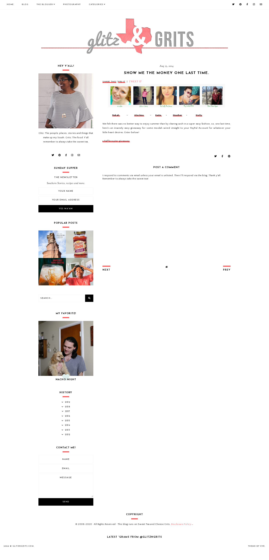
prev (227, 270)
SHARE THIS (109, 81)
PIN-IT (121, 81)
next (106, 270)
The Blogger (45, 4)
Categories (96, 4)
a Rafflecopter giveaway (116, 141)
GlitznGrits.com (23, 546)
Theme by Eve (256, 546)
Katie (158, 115)
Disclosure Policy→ (182, 524)
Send (66, 502)
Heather (177, 115)
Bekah (116, 115)
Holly (199, 115)
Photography (72, 4)
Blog (25, 4)
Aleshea (139, 115)
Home (10, 4)
